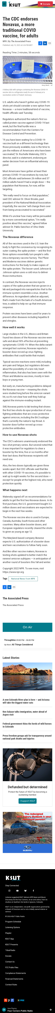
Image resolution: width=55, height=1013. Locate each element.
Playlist (8, 933)
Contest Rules (11, 985)
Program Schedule (13, 922)
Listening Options (12, 927)
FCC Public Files (11, 968)
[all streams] (51, 1009)
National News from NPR (23, 579)
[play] (4, 1009)
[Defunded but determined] (27, 764)
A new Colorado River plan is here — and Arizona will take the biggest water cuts (26, 701)
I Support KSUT (27, 800)
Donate (46, 4)
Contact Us (10, 962)
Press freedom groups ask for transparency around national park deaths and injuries (27, 737)
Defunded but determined (27, 787)
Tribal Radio (10, 950)
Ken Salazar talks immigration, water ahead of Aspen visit (25, 713)
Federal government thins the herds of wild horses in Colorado (27, 725)
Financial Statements (14, 979)
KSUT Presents (11, 945)
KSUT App (9, 939)
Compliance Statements (15, 973)
